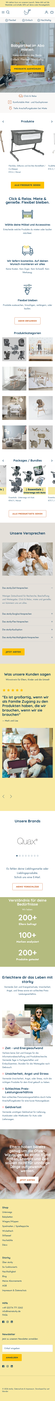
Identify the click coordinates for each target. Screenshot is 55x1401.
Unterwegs (7, 1212)
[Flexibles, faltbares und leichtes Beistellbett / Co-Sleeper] (27, 144)
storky (11, 1388)
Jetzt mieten (13, 652)
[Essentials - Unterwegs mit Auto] (27, 480)
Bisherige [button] (8, 844)
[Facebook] (3, 1322)
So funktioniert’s (9, 1267)
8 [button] (37, 856)
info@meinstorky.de (11, 1311)
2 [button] (20, 856)
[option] (27, 58)
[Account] (46, 12)
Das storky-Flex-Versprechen (15, 621)
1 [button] (17, 856)
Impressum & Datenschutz (14, 1290)
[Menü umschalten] (3, 12)
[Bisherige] (3, 796)
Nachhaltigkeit (9, 1271)
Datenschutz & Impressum (24, 1388)
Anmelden (12, 1357)
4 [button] (26, 856)
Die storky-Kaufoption (12, 629)
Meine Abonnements (12, 1280)
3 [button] (23, 856)
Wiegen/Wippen (10, 1221)
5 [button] (29, 856)
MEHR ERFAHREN (27, 320)
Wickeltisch (7, 1230)
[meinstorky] (27, 12)
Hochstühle (7, 1240)
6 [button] (31, 856)
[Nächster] (11, 796)
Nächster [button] (47, 844)
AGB (4, 1285)
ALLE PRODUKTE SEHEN (27, 185)
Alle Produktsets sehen (27, 513)
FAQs (4, 1314)
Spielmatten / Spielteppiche (15, 1226)
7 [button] (34, 856)
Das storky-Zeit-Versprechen (15, 588)
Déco (4, 1244)
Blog (4, 1276)
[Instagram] (7, 1322)
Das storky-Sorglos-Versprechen (17, 613)
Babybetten (7, 1216)
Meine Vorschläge (27, 886)
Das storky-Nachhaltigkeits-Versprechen (20, 637)
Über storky (7, 1262)
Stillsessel (6, 1235)
